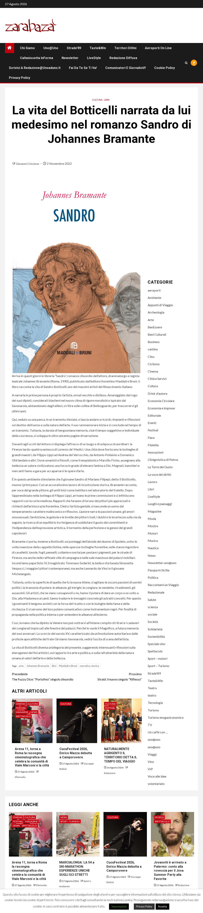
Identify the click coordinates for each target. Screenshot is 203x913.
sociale (152, 614)
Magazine (22, 712)
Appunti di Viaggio (160, 305)
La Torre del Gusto (160, 467)
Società (153, 621)
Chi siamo (27, 48)
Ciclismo (154, 364)
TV (150, 725)
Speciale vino (156, 644)
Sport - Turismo (70, 821)
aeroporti (154, 290)
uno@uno (50, 48)
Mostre (153, 526)
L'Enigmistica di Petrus (163, 459)
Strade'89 (154, 673)
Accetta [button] (162, 906)
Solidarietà (155, 629)
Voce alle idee (157, 776)
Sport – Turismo (158, 666)
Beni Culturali (157, 334)
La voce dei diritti (159, 474)
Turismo (153, 710)
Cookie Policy (164, 68)
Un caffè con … (158, 732)
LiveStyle (94, 58)
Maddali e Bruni (68, 665)
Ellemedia (20, 777)
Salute (152, 599)
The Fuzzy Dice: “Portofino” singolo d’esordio (42, 676)
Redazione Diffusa (123, 58)
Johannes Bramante (37, 665)
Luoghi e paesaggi (160, 504)
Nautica (153, 548)
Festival (21, 707)
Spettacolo (23, 716)
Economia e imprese (161, 408)
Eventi (152, 423)
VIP (150, 769)
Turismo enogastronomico (166, 717)
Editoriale (154, 415)
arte (21, 665)
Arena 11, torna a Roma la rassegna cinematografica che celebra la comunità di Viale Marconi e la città (32, 757)
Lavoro (152, 482)
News (34, 712)
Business (154, 342)
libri (54, 665)
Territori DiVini (125, 48)
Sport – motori (157, 658)
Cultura (97, 99)
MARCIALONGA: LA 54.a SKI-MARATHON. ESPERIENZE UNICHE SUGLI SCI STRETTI (76, 869)
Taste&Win (98, 48)
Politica (153, 577)
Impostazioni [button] (118, 906)
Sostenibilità (156, 636)
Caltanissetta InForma (36, 58)
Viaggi (152, 754)
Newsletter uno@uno (162, 563)
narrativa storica (89, 665)
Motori (153, 533)
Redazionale (156, 592)
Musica (153, 540)
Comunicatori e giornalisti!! (125, 68)
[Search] (186, 63)
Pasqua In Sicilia (158, 570)
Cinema (20, 703)
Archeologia (156, 312)
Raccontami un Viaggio (163, 585)
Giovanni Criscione (28, 163)
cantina (153, 349)
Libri (106, 99)
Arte (151, 320)
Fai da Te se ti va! (83, 68)
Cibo (151, 356)
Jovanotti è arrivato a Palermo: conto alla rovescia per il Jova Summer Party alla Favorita (170, 871)
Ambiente (154, 297)
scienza (153, 607)
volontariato (156, 783)
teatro (152, 695)
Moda (152, 518)
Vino (151, 761)
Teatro (152, 688)
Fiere (151, 437)
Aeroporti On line (158, 48)
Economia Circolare (161, 401)
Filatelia (153, 445)
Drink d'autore (157, 393)
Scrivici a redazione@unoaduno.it (34, 68)
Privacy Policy (19, 78)
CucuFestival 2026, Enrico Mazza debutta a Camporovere (75, 753)
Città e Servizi (157, 378)
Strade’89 (74, 48)
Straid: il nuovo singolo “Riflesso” (120, 676)
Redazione (109, 773)
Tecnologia (155, 702)
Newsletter (70, 58)
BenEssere (155, 327)
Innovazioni (155, 452)
